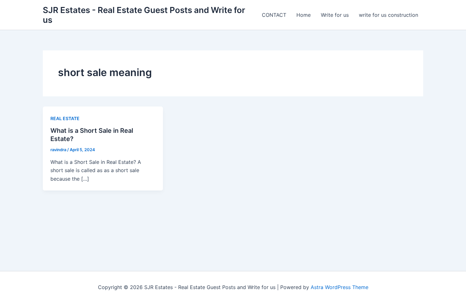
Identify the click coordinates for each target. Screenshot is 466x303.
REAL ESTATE (65, 118)
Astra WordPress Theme (339, 287)
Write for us (335, 15)
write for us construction (388, 15)
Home (303, 15)
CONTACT (274, 15)
